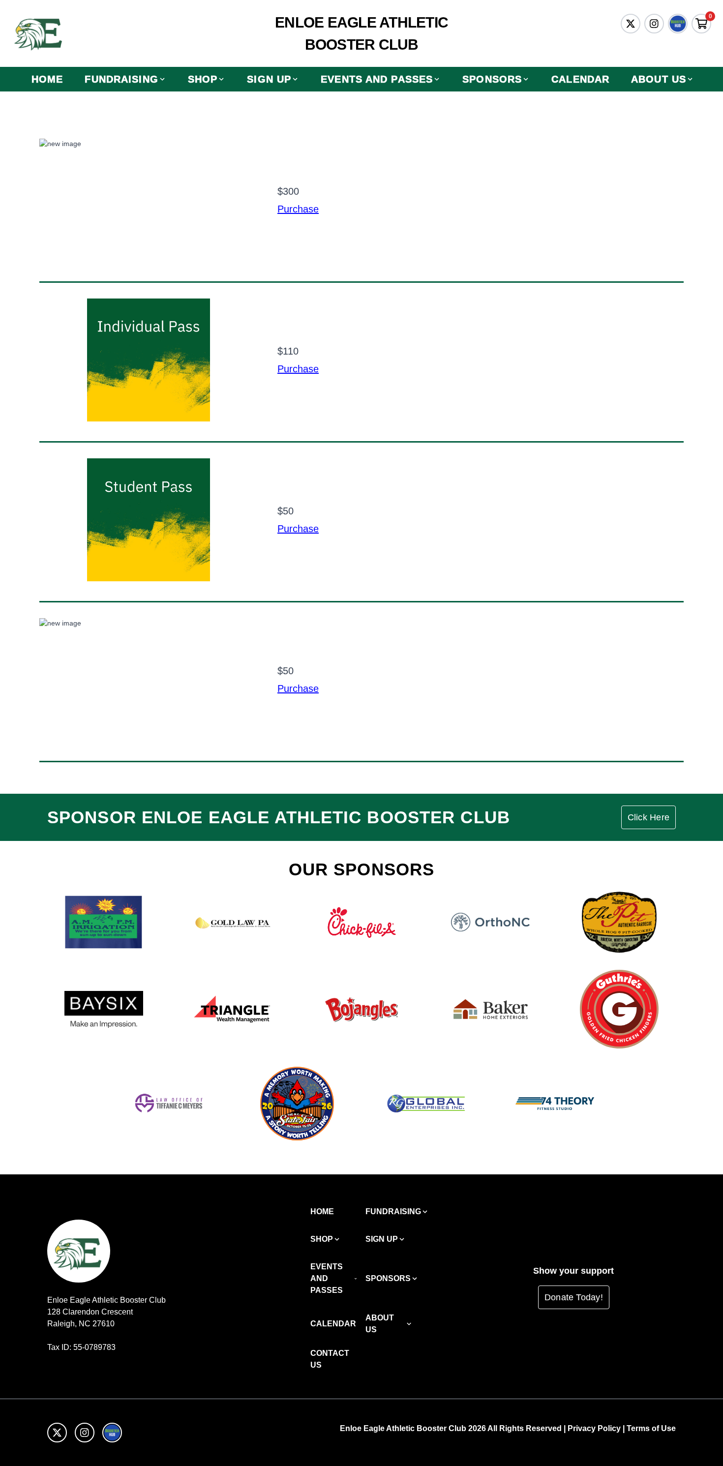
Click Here (648, 817)
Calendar (580, 79)
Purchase (298, 209)
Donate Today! (573, 1297)
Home (47, 79)
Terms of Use (651, 1428)
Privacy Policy (594, 1428)
